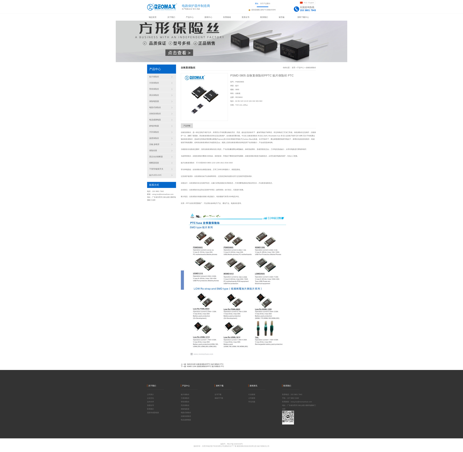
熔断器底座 (154, 163)
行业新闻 (251, 394)
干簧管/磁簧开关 (156, 169)
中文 (305, 3)
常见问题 (251, 402)
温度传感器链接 (153, 413)
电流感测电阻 (155, 120)
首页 (293, 68)
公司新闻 (251, 398)
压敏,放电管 (154, 144)
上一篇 (202, 364)
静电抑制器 (154, 126)
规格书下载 (219, 398)
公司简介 (150, 394)
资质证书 (150, 405)
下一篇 (202, 366)
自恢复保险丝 (155, 114)
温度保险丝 (154, 138)
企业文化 (150, 398)
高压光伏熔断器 (156, 157)
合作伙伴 (150, 402)
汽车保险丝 (154, 132)
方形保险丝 (154, 83)
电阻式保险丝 (155, 107)
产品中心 (300, 68)
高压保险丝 (154, 95)
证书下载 (218, 394)
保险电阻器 (154, 101)
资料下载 (220, 386)
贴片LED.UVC (155, 175)
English (311, 3)
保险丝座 (153, 150)
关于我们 (152, 386)
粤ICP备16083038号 (235, 444)
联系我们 (150, 409)
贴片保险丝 (154, 77)
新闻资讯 (253, 386)
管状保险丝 (154, 89)
